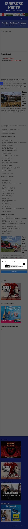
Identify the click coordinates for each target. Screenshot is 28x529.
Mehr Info (20, 266)
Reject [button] (7, 266)
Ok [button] (23, 263)
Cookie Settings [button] (14, 266)
